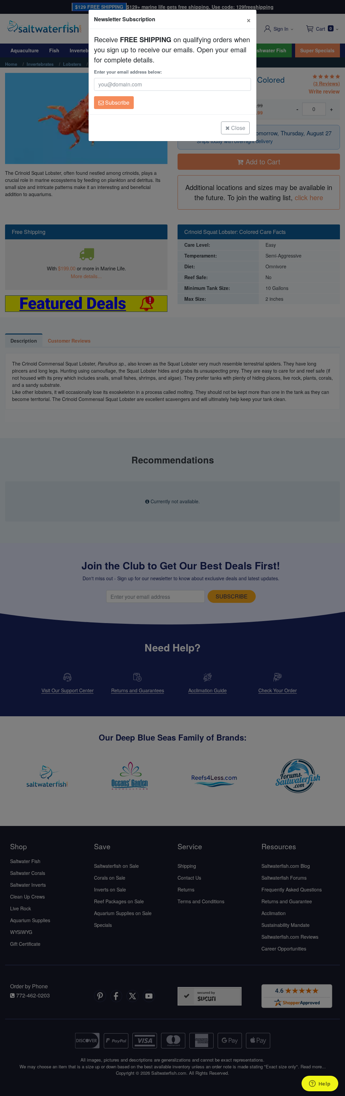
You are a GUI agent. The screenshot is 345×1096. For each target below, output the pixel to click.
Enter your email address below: (128, 72)
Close (237, 128)
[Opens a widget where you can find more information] (319, 1084)
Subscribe (116, 102)
